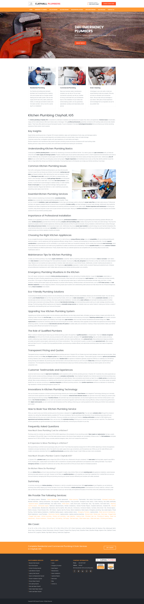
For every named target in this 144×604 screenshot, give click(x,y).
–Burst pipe (104, 514)
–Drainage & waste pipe (108, 499)
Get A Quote (109, 547)
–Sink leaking (58, 518)
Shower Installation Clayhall (35, 578)
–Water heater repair (84, 518)
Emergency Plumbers (41, 9)
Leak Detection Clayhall (34, 570)
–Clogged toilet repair (34, 516)
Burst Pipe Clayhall (33, 565)
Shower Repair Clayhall (34, 581)
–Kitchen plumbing (46, 516)
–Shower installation (40, 518)
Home (30, 9)
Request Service (80, 43)
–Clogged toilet (112, 514)
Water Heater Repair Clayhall (35, 589)
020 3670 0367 (94, 4)
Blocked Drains (64, 9)
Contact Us (111, 9)
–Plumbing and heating (106, 518)
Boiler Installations (77, 9)
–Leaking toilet (80, 516)
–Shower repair (50, 518)
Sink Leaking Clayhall (34, 583)
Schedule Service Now (108, 3)
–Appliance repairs (33, 503)
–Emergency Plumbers (83, 512)
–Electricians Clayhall (53, 514)
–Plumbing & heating (103, 516)
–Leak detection (70, 516)
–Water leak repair (94, 518)
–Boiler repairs (65, 503)
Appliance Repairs (91, 9)
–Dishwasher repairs (43, 506)
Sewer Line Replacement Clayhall (36, 576)
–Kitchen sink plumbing (58, 516)
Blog (53, 581)
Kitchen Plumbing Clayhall (35, 568)
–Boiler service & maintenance (107, 512)
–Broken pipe (96, 514)
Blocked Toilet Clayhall (34, 563)
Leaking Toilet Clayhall (34, 573)
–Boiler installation (52, 499)
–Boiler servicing (73, 499)
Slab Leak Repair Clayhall (35, 586)
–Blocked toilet (88, 514)
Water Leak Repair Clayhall (35, 591)
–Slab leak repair (73, 518)
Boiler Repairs (53, 9)
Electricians (101, 9)
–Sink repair (66, 518)
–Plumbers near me (90, 516)
